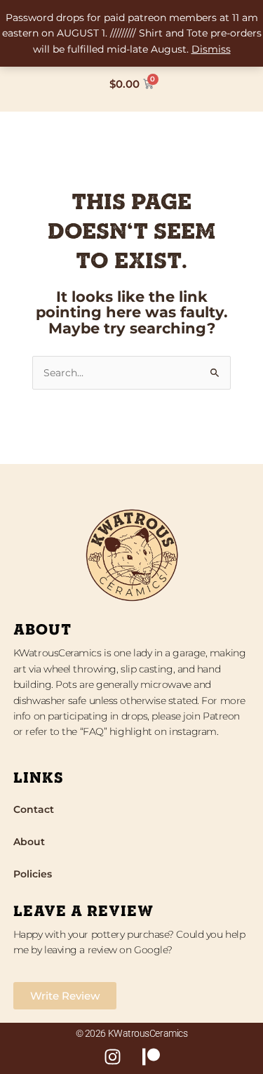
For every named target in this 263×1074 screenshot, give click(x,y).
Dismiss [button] (211, 49)
